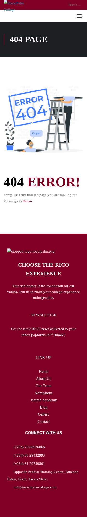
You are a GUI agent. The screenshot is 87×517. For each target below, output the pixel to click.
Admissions (43, 393)
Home (43, 371)
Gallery (43, 414)
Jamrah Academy (43, 400)
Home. (28, 201)
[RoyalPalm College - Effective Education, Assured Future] (18, 6)
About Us (43, 378)
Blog (43, 407)
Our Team (43, 386)
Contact (44, 422)
